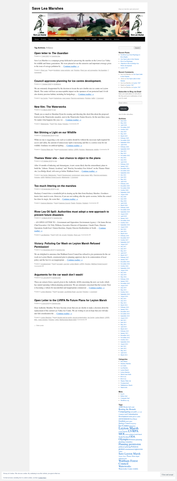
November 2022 (125, 155)
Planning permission (77, 98)
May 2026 (123, 123)
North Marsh (138, 434)
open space (66, 98)
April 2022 (124, 162)
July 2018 (123, 229)
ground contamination (80, 317)
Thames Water (122, 456)
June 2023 (123, 151)
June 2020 (123, 199)
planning (139, 439)
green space (85, 175)
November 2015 (125, 283)
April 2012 (124, 353)
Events (43, 39)
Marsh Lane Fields (126, 374)
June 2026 (123, 121)
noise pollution (65, 70)
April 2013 (124, 327)
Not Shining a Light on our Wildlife (55, 132)
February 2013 (125, 331)
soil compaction (93, 70)
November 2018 (125, 220)
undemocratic (123, 458)
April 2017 (124, 253)
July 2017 (123, 246)
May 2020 (123, 201)
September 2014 (125, 294)
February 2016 (125, 279)
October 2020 (124, 190)
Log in (122, 394)
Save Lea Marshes (47, 8)
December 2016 (125, 262)
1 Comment (100, 98)
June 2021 (123, 177)
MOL (91, 175)
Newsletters (63, 39)
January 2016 (124, 281)
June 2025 (123, 131)
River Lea (44, 70)
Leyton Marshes (46, 292)
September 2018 (125, 225)
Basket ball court (129, 407)
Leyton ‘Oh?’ (124, 68)
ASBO (121, 407)
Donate (87, 39)
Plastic (73, 203)
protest (122, 448)
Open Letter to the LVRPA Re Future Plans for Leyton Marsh (70, 300)
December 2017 (125, 238)
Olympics (124, 439)
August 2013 (124, 318)
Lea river (66, 264)
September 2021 (125, 173)
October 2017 (124, 240)
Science (79, 39)
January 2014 (124, 309)
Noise (60, 124)
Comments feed (125, 398)
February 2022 (125, 164)
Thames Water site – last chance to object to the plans (67, 158)
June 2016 (123, 275)
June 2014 (123, 301)
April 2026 (124, 125)
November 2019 (125, 210)
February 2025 (125, 138)
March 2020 (124, 205)
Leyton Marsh (74, 264)
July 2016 (123, 272)
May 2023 (123, 153)
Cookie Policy (42, 478)
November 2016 (125, 264)
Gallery (71, 39)
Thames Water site (47, 149)
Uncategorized (45, 264)
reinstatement (129, 449)
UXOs (57, 320)
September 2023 (125, 149)
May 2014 (123, 303)
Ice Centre (44, 98)
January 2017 (124, 259)
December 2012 (125, 335)
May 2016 (123, 277)
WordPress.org (125, 400)
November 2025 (125, 127)
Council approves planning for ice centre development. (67, 81)
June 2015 (123, 288)
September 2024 (125, 142)
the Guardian (102, 70)
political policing (125, 446)
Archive (116, 39)
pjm (54, 110)
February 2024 (125, 147)
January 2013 (124, 333)
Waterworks (45, 124)
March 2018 (124, 233)
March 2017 (124, 255)
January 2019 (124, 218)
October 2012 (124, 340)
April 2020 (124, 203)
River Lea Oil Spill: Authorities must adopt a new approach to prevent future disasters (71, 213)
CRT (57, 235)
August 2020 (124, 194)
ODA (132, 436)
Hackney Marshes (47, 203)
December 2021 (125, 168)
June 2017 (123, 249)
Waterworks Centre (125, 469)
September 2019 (125, 212)
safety (43, 177)
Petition (133, 439)
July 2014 (123, 298)
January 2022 (124, 166)
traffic (93, 98)
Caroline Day (56, 56)
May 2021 (123, 179)
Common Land (123, 414)
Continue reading (71, 66)
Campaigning (124, 411)
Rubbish (85, 203)
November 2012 (125, 337)
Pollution (77, 70)
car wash (60, 264)
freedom (122, 421)
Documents (52, 39)
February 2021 (125, 183)
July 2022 (123, 157)
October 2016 (124, 266)
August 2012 (124, 344)
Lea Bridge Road (69, 292)
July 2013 (123, 320)
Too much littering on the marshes (55, 186)
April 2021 (124, 181)
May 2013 (123, 324)
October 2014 (124, 292)
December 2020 (125, 186)
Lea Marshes (45, 235)
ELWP (94, 39)
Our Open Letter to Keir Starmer (130, 59)
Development (66, 175)
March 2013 (124, 329)
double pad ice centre (65, 317)
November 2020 (125, 188)
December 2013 (125, 311)
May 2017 (123, 251)
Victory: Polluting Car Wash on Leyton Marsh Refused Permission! (67, 244)
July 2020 (123, 197)
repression (138, 449)
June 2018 (123, 231)
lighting (70, 149)
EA (60, 235)
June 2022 (123, 160)
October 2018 (124, 223)
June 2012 (123, 348)
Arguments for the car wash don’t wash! (58, 274)
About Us (108, 39)
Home (37, 39)
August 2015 (124, 285)
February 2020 (125, 207)
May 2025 (123, 134)
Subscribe (123, 109)
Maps (101, 39)
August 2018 (124, 227)
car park (134, 411)
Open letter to (51, 53)
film (56, 124)
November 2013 (125, 314)
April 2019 (124, 216)
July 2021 (123, 175)
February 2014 (125, 307)
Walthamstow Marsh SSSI (67, 320)
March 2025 (124, 136)
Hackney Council (64, 203)
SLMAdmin (57, 84)
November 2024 (125, 140)
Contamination (133, 414)
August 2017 (124, 244)
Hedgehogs (58, 98)
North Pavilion (124, 437)
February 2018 (125, 236)
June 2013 (123, 322)
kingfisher (57, 70)
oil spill (64, 235)
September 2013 (125, 316)
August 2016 (124, 270)
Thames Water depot (133, 456)
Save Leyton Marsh (129, 453)
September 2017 (125, 242)
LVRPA (76, 149)
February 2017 (125, 257)
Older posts (39, 325)
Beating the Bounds (127, 409)
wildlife (96, 149)
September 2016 (125, 268)
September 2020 (125, 192)
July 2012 (123, 346)
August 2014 (124, 296)
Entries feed (124, 396)
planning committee (126, 442)
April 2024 (124, 144)
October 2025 (124, 129)
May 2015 (123, 290)
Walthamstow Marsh (126, 385)
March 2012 (124, 355)
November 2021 (125, 170)
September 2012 (125, 342)
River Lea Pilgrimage (127, 61)
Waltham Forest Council (53, 177)
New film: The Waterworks (50, 106)
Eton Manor (124, 361)
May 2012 (123, 350)
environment (63, 149)
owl (72, 70)
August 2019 (124, 214)
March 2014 (124, 305)
